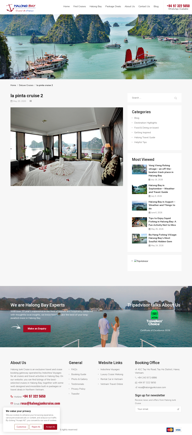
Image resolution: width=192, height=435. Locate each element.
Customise (21, 427)
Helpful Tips (140, 142)
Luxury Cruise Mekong (111, 374)
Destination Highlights (145, 122)
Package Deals (113, 6)
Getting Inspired (142, 132)
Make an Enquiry (37, 328)
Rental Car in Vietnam (111, 379)
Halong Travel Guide (144, 137)
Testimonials (77, 384)
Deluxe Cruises (26, 85)
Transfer (75, 393)
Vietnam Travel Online (111, 384)
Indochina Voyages (110, 369)
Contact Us (144, 6)
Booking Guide (78, 374)
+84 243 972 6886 (147, 377)
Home (66, 6)
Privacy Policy (78, 388)
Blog (156, 6)
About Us (130, 6)
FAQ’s (74, 369)
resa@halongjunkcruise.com (40, 403)
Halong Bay (96, 6)
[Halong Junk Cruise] (21, 7)
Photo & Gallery (79, 379)
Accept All (50, 427)
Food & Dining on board (146, 127)
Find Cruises (79, 6)
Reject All (36, 427)
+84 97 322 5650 (34, 396)
